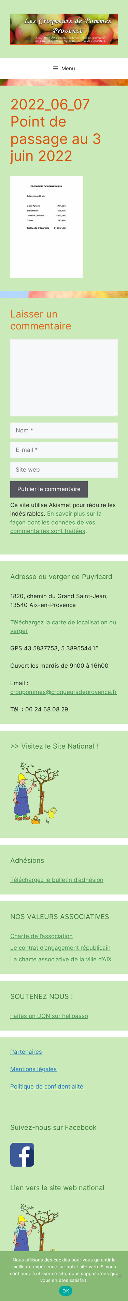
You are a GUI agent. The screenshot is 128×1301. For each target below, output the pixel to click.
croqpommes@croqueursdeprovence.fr (63, 692)
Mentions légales (33, 1069)
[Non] (119, 1276)
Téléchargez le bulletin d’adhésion (56, 879)
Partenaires (26, 1051)
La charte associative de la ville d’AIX (61, 959)
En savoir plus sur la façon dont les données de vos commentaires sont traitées (56, 522)
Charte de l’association (41, 936)
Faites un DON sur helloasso (49, 1015)
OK (65, 1290)
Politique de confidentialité (47, 1086)
